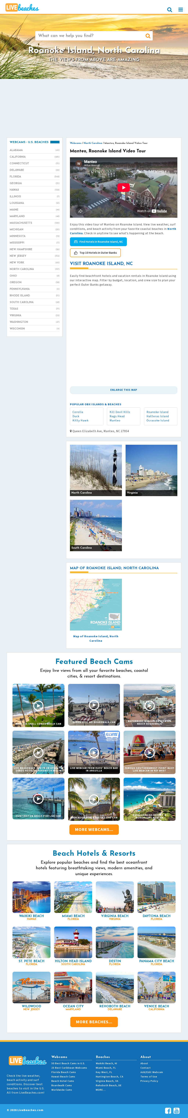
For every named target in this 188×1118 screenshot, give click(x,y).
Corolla (78, 412)
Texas (34, 309)
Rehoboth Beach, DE (109, 1085)
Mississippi (34, 243)
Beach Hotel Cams (62, 1081)
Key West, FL (104, 1072)
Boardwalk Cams (61, 1085)
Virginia (34, 315)
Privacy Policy (149, 1081)
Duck (76, 416)
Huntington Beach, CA (109, 1077)
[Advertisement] (94, 108)
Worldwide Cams (61, 1090)
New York (34, 262)
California (34, 157)
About (144, 1063)
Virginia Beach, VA (107, 1081)
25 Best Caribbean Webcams (69, 1068)
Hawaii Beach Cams (63, 1077)
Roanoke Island (158, 412)
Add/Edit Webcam (151, 1072)
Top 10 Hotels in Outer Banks (98, 253)
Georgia (34, 183)
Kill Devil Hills (120, 412)
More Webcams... (94, 829)
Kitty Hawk (80, 420)
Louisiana (34, 203)
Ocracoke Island (158, 420)
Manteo (115, 420)
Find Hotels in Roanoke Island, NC (101, 242)
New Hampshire (34, 249)
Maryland (34, 216)
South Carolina (34, 302)
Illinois (34, 196)
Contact (145, 1068)
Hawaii (34, 190)
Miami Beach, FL (106, 1068)
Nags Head (117, 416)
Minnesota (34, 236)
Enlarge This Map (123, 390)
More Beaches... (94, 1022)
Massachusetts (34, 223)
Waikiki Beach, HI (106, 1063)
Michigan (34, 229)
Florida (34, 176)
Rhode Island (34, 295)
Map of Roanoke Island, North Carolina (95, 638)
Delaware (34, 170)
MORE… (101, 1090)
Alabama (34, 150)
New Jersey (34, 256)
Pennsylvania (34, 289)
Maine (34, 210)
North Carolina (34, 269)
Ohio (34, 276)
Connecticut (34, 163)
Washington (34, 322)
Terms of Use (148, 1077)
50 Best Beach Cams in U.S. (68, 1063)
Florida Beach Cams (63, 1072)
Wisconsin (34, 328)
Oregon (34, 282)
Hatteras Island (158, 416)
